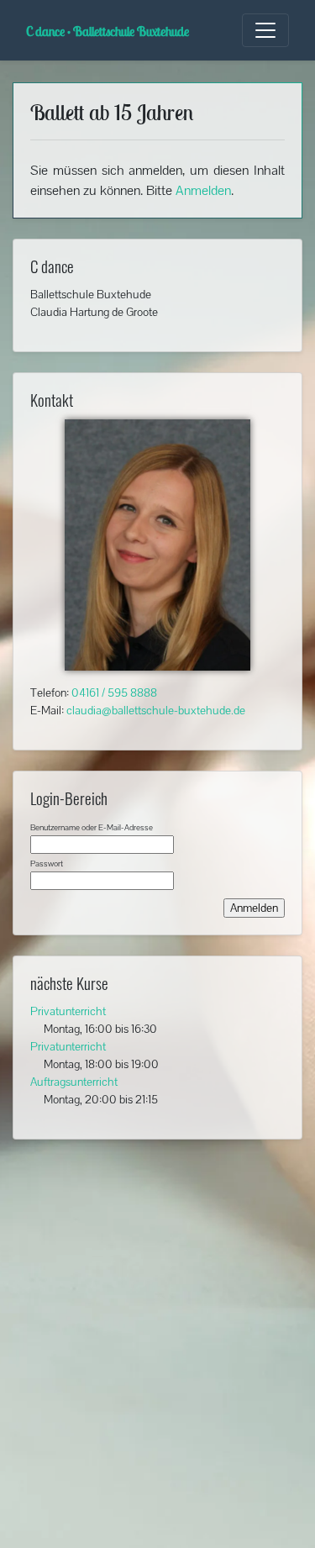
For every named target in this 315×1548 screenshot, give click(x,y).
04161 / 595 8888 (114, 692)
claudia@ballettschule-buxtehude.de (155, 710)
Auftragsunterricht (74, 1081)
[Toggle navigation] (265, 30)
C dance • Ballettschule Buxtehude (107, 31)
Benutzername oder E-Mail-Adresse (91, 827)
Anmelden (203, 190)
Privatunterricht (68, 1011)
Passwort (46, 863)
